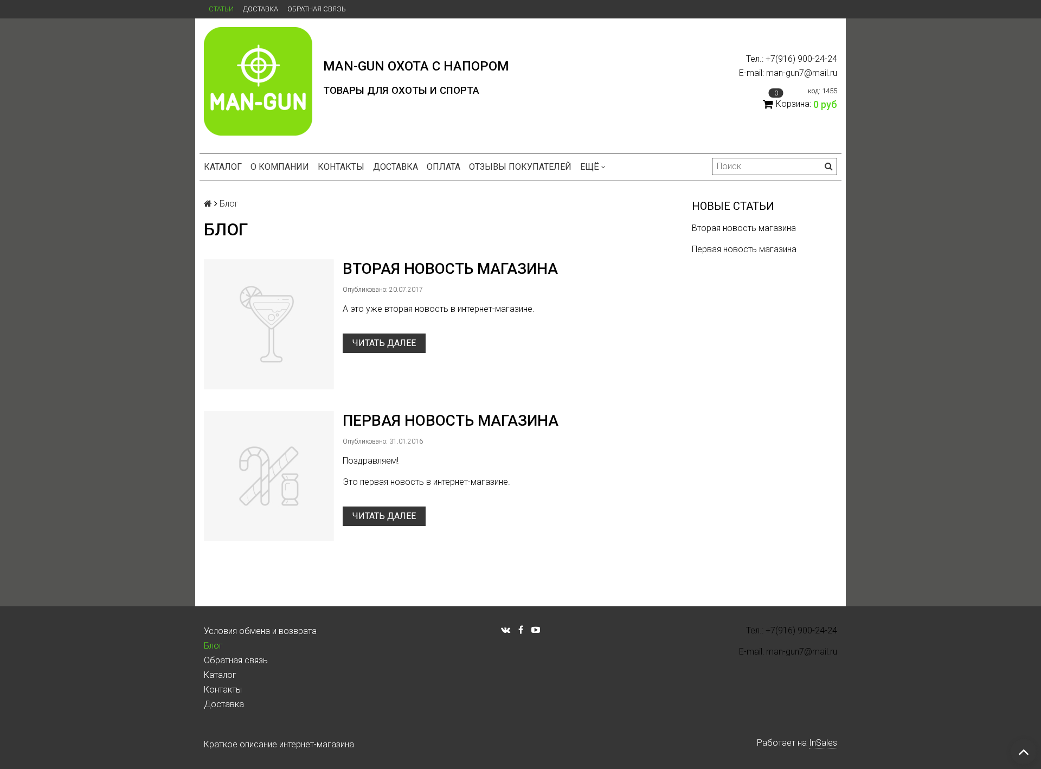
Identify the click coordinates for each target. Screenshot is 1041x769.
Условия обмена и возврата (260, 631)
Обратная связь (316, 9)
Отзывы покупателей (520, 167)
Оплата (443, 167)
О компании (279, 167)
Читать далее (384, 343)
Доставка (260, 9)
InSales (823, 743)
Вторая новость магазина (744, 228)
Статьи (221, 9)
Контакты (341, 167)
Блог (213, 645)
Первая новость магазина (744, 249)
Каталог (223, 167)
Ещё (589, 167)
